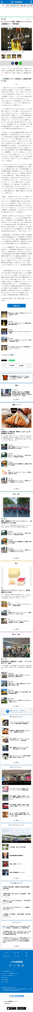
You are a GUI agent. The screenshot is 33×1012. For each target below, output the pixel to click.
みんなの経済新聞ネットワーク (16, 996)
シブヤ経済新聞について (7, 971)
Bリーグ (12, 26)
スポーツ (20, 26)
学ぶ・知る (30, 5)
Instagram (18, 965)
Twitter (14, 965)
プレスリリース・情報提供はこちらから (10, 973)
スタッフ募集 (5, 981)
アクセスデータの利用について (8, 975)
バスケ (16, 26)
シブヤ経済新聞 (16, 2)
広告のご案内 (5, 979)
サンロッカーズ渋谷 (5, 26)
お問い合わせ (5, 977)
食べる (8, 5)
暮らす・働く (23, 5)
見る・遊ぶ (13, 5)
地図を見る (16, 305)
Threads (22, 965)
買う (18, 5)
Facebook (10, 965)
